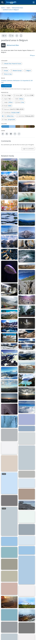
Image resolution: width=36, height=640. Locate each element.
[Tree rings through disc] (9, 463)
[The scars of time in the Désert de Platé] (9, 218)
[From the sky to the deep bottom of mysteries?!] (9, 242)
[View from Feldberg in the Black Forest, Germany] (27, 169)
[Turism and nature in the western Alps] (9, 373)
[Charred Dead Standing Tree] (27, 244)
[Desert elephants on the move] (9, 589)
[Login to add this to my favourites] (17, 35)
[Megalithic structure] (27, 311)
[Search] (2, 2)
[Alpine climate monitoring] (27, 347)
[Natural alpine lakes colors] (27, 380)
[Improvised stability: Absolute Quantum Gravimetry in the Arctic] (27, 517)
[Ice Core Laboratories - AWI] (9, 289)
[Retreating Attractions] (9, 303)
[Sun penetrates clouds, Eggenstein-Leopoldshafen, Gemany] (27, 393)
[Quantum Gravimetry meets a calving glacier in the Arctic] (27, 483)
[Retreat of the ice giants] (9, 358)
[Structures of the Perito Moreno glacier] (27, 529)
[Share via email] (15, 133)
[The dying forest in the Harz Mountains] (9, 230)
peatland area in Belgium (11, 10)
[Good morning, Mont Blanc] (27, 219)
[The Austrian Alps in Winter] (27, 428)
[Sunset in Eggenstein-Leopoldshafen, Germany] (9, 398)
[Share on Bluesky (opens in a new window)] (11, 133)
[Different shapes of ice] (9, 422)
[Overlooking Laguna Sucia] (9, 552)
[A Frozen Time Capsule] (27, 323)
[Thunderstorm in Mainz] (9, 409)
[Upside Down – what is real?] (27, 233)
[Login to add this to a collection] (21, 35)
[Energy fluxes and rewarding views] (27, 341)
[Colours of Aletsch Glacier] (9, 448)
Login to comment (28, 149)
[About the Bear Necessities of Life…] (9, 500)
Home (3, 8)
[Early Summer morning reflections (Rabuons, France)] (9, 326)
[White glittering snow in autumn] (27, 615)
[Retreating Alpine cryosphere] (9, 346)
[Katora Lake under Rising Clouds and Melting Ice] (27, 627)
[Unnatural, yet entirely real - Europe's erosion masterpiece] (9, 164)
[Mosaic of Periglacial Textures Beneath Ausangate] (9, 564)
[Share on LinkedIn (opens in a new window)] (6, 133)
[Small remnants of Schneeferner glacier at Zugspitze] (27, 334)
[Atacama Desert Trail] (27, 550)
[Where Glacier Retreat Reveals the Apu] (27, 590)
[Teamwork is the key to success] (27, 457)
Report (33, 55)
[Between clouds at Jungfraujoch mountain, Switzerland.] (27, 407)
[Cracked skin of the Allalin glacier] (27, 419)
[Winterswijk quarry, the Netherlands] (27, 299)
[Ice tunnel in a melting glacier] (27, 197)
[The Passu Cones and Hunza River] (9, 615)
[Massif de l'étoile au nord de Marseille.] (27, 367)
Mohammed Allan (17, 8)
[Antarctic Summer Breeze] (27, 474)
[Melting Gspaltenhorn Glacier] (27, 282)
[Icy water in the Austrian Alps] (9, 435)
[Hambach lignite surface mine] (27, 266)
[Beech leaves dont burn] (9, 254)
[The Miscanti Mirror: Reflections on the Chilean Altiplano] (9, 541)
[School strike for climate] (9, 205)
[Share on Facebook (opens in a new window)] (2, 133)
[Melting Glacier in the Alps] (9, 179)
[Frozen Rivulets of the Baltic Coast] (9, 602)
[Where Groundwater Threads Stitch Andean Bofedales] (9, 576)
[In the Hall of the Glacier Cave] (27, 256)
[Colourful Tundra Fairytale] (27, 494)
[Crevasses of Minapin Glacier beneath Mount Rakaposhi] (9, 627)
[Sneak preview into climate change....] (9, 193)
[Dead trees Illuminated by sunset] (27, 207)
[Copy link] (19, 133)
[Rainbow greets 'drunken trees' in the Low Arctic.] (27, 602)
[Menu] (33, 2)
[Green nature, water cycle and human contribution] (9, 386)
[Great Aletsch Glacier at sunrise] (27, 186)
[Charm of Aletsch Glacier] (27, 438)
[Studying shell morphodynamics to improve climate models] (9, 271)
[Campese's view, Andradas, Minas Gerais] (27, 540)
